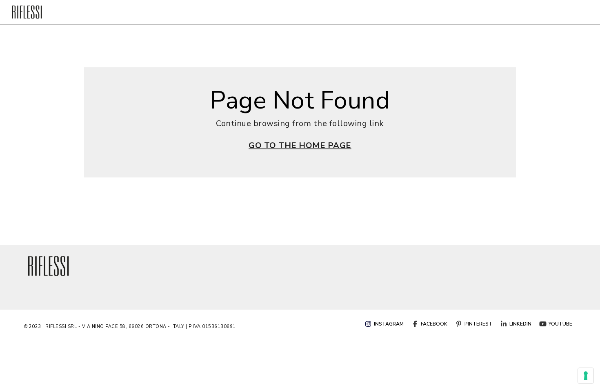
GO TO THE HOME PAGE (300, 145)
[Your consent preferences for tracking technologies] (585, 375)
